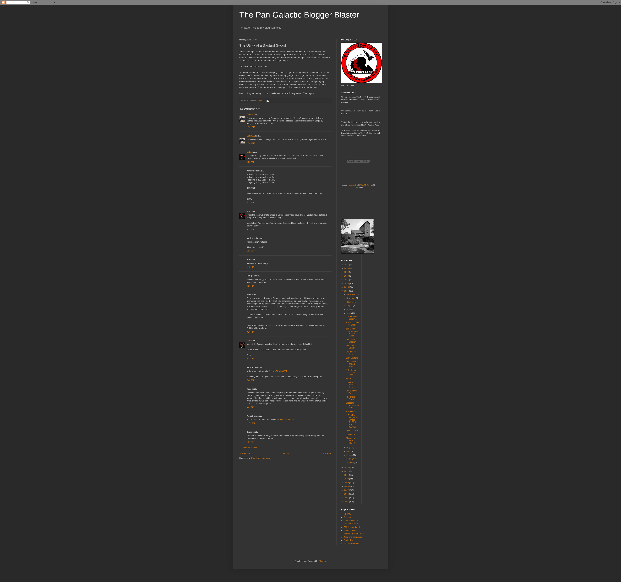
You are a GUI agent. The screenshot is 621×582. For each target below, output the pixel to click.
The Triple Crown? (350, 398)
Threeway (348, 517)
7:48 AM (250, 380)
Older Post (326, 453)
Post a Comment (250, 448)
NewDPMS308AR (280, 371)
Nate (249, 152)
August (349, 306)
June (348, 313)
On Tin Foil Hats (351, 353)
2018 (346, 276)
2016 (346, 283)
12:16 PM (251, 251)
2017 (346, 280)
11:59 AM (251, 423)
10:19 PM (251, 442)
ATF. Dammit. (352, 411)
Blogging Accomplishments (352, 405)
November (351, 298)
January (350, 463)
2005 (346, 498)
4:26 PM (250, 286)
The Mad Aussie (351, 524)
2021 (346, 265)
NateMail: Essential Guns (351, 384)
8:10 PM (250, 332)
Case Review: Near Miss (352, 317)
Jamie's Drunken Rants (354, 534)
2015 (346, 287)
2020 (346, 268)
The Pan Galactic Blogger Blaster (299, 14)
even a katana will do (289, 419)
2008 (346, 486)
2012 (346, 471)
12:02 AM (251, 127)
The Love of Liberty (351, 347)
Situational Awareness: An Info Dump (352, 332)
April (348, 451)
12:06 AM (251, 143)
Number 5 (350, 434)
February (350, 459)
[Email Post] (268, 100)
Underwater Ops (351, 520)
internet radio (352, 185)
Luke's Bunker (350, 530)
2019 (346, 272)
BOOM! (349, 378)
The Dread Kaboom (351, 340)
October (350, 302)
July (348, 309)
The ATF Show (365, 185)
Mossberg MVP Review (350, 440)
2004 (346, 501)
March (349, 455)
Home (286, 453)
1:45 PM (250, 267)
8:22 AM (250, 202)
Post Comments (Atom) (261, 458)
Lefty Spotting (352, 358)
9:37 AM (250, 229)
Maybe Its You (352, 430)
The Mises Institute (352, 544)
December (351, 294)
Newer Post (245, 453)
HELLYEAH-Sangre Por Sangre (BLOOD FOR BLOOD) (352, 421)
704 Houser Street (352, 527)
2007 (346, 490)
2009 (346, 483)
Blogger (322, 561)
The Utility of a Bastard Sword (352, 364)
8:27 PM (250, 359)
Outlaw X (251, 114)
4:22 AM (250, 162)
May (348, 447)
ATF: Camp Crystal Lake (351, 372)
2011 (346, 475)
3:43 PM (250, 407)
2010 (346, 479)
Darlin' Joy (348, 540)
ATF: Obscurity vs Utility (352, 324)
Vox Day (347, 514)
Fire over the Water (351, 392)
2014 (346, 291)
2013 (346, 467)
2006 (346, 494)
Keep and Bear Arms (353, 537)
